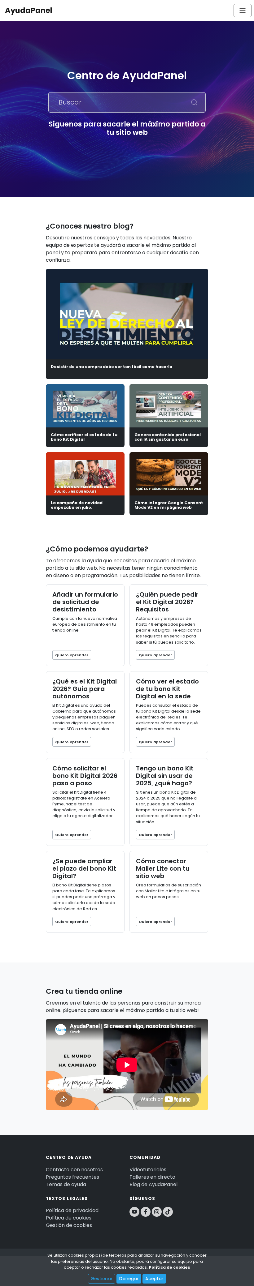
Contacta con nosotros (74, 1169)
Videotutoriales (147, 1169)
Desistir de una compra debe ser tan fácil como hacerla (111, 366)
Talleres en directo (152, 1177)
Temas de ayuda (66, 1184)
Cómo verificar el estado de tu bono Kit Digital (84, 437)
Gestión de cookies (69, 1225)
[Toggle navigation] (243, 10)
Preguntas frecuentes (72, 1177)
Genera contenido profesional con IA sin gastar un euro (167, 437)
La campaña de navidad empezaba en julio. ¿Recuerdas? (77, 507)
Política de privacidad (72, 1210)
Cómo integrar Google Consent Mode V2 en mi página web (168, 505)
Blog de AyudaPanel (153, 1184)
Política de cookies (68, 1217)
